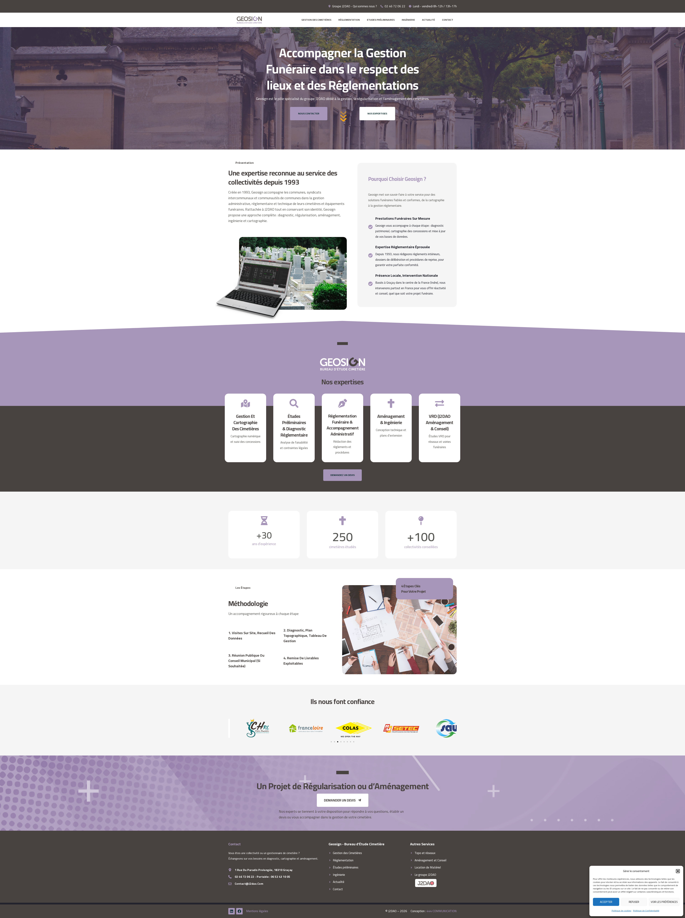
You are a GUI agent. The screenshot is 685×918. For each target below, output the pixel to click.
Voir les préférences (664, 901)
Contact (447, 19)
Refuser (634, 901)
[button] (678, 871)
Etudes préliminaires (381, 19)
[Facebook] (239, 911)
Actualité (428, 19)
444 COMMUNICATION (442, 911)
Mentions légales (257, 911)
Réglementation (349, 19)
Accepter (606, 901)
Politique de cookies (621, 911)
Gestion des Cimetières (316, 19)
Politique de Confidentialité (646, 911)
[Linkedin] (231, 911)
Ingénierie (408, 19)
